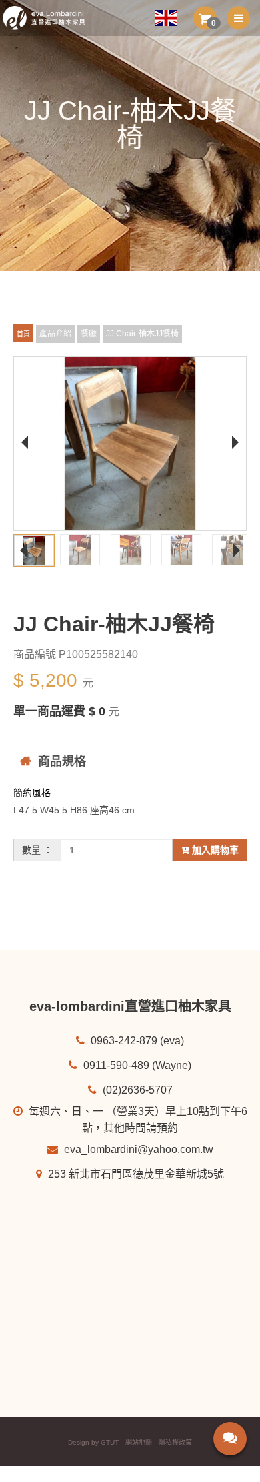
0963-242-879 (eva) (136, 1040)
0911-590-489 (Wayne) (136, 1065)
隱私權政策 (175, 1442)
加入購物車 (214, 850)
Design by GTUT (93, 1442)
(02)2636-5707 (136, 1090)
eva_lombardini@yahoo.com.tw (137, 1149)
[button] (205, 17)
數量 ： (37, 850)
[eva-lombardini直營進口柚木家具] (49, 18)
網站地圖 (138, 1442)
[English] (171, 18)
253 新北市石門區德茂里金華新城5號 (134, 1174)
